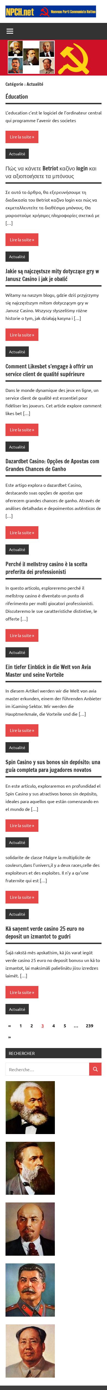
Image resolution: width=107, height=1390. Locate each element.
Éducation (16, 97)
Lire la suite (20, 136)
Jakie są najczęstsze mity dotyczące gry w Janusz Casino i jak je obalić (52, 275)
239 (89, 1025)
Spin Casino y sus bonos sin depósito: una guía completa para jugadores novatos (52, 766)
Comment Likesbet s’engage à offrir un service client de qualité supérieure (49, 370)
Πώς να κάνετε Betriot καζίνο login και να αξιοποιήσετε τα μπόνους (50, 172)
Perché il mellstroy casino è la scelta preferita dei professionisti (46, 568)
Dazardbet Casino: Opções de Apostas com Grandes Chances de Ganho (52, 465)
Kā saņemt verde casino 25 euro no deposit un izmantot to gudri (44, 932)
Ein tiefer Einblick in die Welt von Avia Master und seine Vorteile (48, 671)
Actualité (17, 153)
